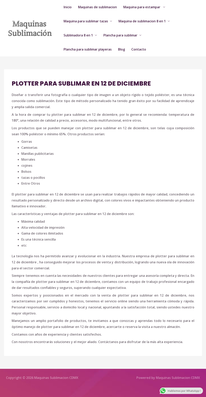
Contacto (138, 49)
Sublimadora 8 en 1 (78, 35)
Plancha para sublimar (120, 35)
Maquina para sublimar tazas (86, 21)
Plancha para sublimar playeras (88, 49)
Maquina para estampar (142, 7)
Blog (121, 49)
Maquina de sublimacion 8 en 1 (142, 21)
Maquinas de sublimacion (97, 7)
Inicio (68, 7)
